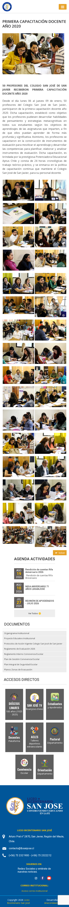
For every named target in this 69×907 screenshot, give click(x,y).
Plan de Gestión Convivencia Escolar (22, 659)
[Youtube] (49, 878)
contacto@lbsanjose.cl (21, 848)
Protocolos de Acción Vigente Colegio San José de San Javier (33, 643)
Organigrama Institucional (16, 633)
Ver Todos (33, 613)
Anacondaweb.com (54, 902)
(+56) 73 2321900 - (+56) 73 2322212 (30, 855)
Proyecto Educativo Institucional (19, 638)
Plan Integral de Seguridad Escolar (21, 664)
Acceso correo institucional (34, 890)
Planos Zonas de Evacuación (18, 669)
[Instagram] (36, 878)
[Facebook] (42, 878)
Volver (61, 552)
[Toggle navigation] (63, 7)
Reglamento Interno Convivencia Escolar (23, 654)
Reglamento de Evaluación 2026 (19, 648)
